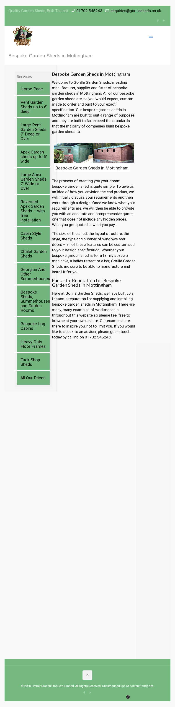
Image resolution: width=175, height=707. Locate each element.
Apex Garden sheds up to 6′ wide (34, 157)
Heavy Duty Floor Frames (33, 344)
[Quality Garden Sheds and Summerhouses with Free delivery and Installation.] (23, 36)
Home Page (32, 88)
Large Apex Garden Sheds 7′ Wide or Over (33, 181)
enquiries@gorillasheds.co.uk (136, 10)
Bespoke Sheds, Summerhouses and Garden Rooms (34, 301)
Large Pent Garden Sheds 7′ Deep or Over (33, 131)
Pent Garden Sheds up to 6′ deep (34, 107)
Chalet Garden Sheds (34, 254)
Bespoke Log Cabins (33, 326)
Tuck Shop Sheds (30, 362)
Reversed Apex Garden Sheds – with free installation (33, 211)
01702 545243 (89, 10)
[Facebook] (158, 20)
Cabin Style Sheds (31, 236)
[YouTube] (164, 20)
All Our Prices (33, 377)
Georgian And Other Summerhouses (34, 274)
